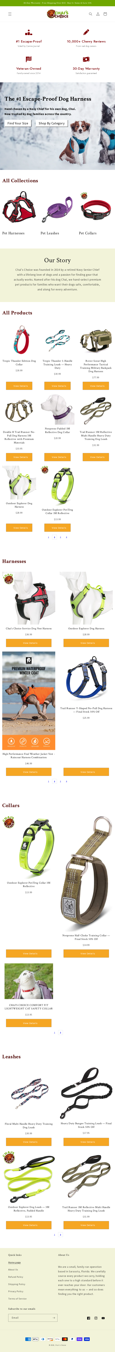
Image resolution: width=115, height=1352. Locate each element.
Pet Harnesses (13, 233)
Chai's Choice (60, 1345)
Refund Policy (15, 1276)
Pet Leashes (50, 233)
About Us (13, 1269)
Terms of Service (17, 1298)
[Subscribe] (53, 1318)
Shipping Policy (16, 1284)
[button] (9, 14)
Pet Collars (87, 233)
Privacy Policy (15, 1291)
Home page (14, 1262)
